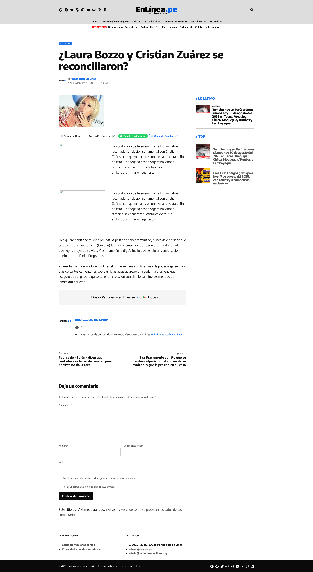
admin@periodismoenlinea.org (148, 553)
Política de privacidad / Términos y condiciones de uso (116, 566)
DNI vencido (186, 27)
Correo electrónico (133, 445)
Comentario (65, 405)
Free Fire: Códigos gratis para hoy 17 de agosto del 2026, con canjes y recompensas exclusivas (233, 178)
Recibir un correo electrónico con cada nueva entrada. (89, 486)
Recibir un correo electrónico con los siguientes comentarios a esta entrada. (99, 478)
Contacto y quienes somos (78, 544)
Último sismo (115, 27)
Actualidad (151, 21)
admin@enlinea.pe (140, 549)
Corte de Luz (132, 27)
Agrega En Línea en (100, 136)
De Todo (214, 21)
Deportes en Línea (174, 21)
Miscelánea (197, 21)
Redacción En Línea (84, 78)
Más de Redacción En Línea (166, 334)
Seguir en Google (73, 136)
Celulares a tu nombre (207, 27)
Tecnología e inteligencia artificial (121, 21)
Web (61, 462)
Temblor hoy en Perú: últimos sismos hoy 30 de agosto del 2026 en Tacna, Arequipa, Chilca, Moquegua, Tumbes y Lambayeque (232, 116)
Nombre (63, 445)
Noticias (65, 43)
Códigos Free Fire (150, 27)
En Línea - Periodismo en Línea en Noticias (122, 297)
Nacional (216, 106)
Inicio (95, 21)
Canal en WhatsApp (135, 136)
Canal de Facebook (165, 136)
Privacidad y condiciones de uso (82, 549)
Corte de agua (170, 27)
